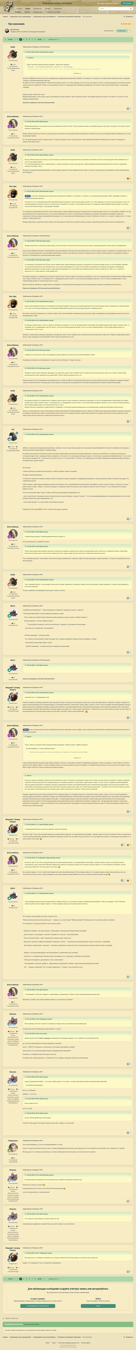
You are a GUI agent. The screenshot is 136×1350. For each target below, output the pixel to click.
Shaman (12, 1014)
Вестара (12, 186)
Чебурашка (43, 1019)
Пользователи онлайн (53, 12)
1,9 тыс (13, 203)
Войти (98, 1306)
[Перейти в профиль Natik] (13, 54)
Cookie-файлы (85, 1343)
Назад (10, 39)
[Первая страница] (5, 39)
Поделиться (110, 30)
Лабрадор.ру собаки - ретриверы (57, 3)
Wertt (12, 606)
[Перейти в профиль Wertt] (13, 612)
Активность (38, 8)
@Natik (28, 196)
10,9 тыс (12, 1031)
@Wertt (26, 729)
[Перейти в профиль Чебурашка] (13, 1147)
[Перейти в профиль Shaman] (13, 1021)
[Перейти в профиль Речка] (7, 31)
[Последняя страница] (44, 39)
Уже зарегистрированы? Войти (107, 3)
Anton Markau (44, 52)
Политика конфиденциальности (68, 1343)
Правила (27, 12)
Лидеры (48, 8)
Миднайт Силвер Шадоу (13, 689)
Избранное (58, 8)
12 (18, 707)
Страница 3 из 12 (53, 39)
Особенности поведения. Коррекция (33, 31)
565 (14, 1158)
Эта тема (123, 8)
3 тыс (14, 64)
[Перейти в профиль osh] (13, 436)
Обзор (27, 8)
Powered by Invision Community (68, 1347)
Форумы (18, 12)
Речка (17, 29)
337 (14, 134)
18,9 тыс (11, 707)
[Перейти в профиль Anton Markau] (13, 123)
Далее (40, 39)
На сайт (19, 8)
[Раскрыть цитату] (25, 52)
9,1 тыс (12, 447)
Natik (13, 47)
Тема (54, 1343)
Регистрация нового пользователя (38, 1306)
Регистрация (127, 3)
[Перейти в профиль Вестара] (13, 193)
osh (12, 429)
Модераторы (38, 12)
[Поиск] (131, 8)
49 (14, 623)
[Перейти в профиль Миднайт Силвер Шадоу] (13, 696)
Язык (47, 1343)
